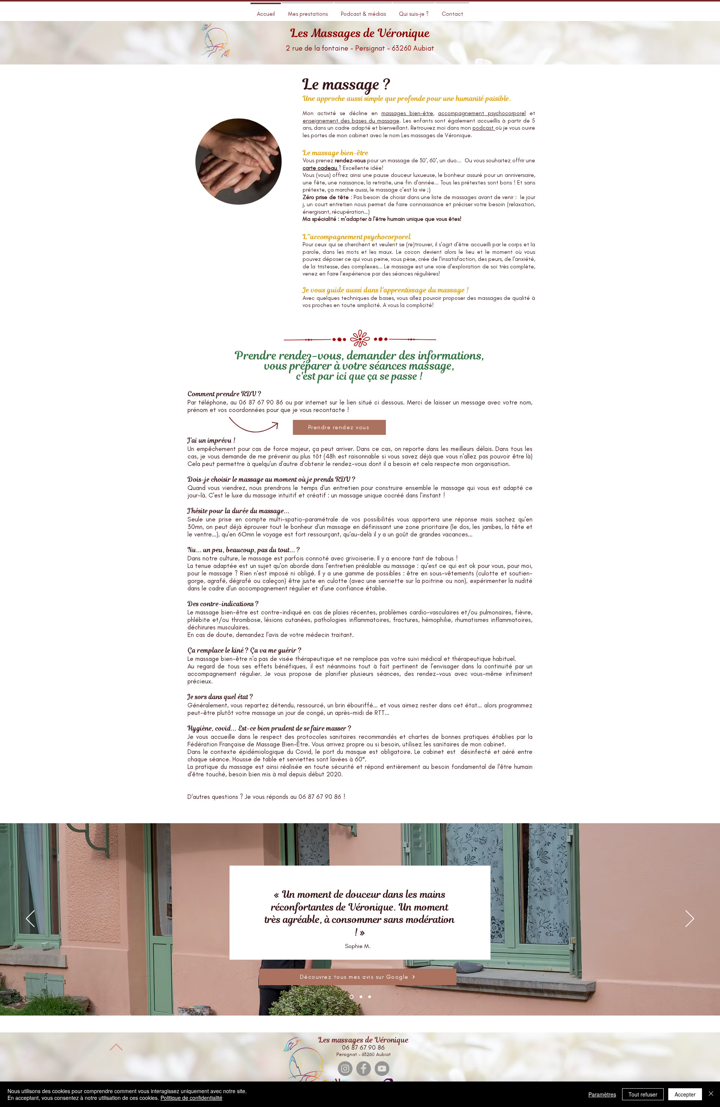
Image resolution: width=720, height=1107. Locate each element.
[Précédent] (30, 919)
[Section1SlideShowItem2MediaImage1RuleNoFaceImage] (360, 997)
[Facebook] (363, 1068)
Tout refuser (642, 1094)
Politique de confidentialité (191, 1097)
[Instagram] (345, 1068)
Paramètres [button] (602, 1094)
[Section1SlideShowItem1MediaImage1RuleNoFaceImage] (351, 996)
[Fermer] (711, 1094)
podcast (483, 127)
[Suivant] (690, 919)
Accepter (685, 1094)
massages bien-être (407, 113)
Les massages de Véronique (363, 1040)
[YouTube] (382, 1068)
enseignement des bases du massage (351, 120)
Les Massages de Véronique (360, 33)
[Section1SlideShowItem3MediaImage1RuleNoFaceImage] (369, 996)
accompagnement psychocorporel (482, 113)
